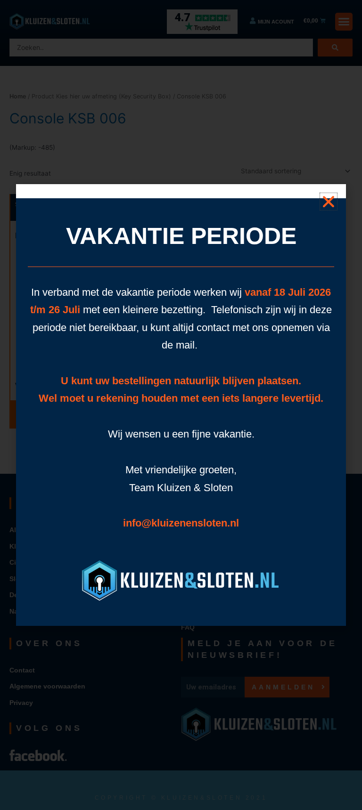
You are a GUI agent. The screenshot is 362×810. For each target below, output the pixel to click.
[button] (329, 202)
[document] (181, 405)
